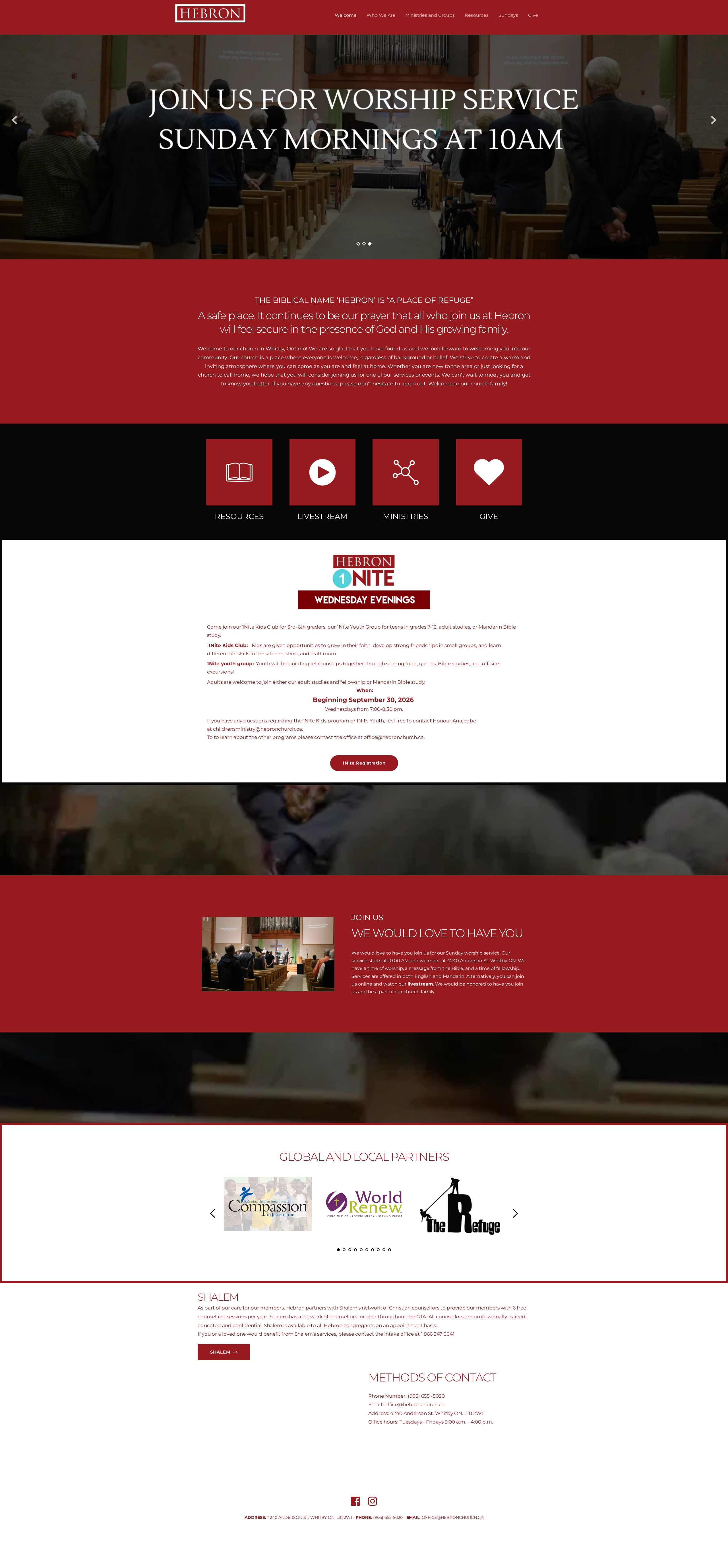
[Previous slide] (14, 120)
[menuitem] (345, 15)
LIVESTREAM (322, 516)
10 (389, 1249)
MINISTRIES (405, 516)
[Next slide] (713, 120)
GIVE (488, 516)
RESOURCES (239, 516)
